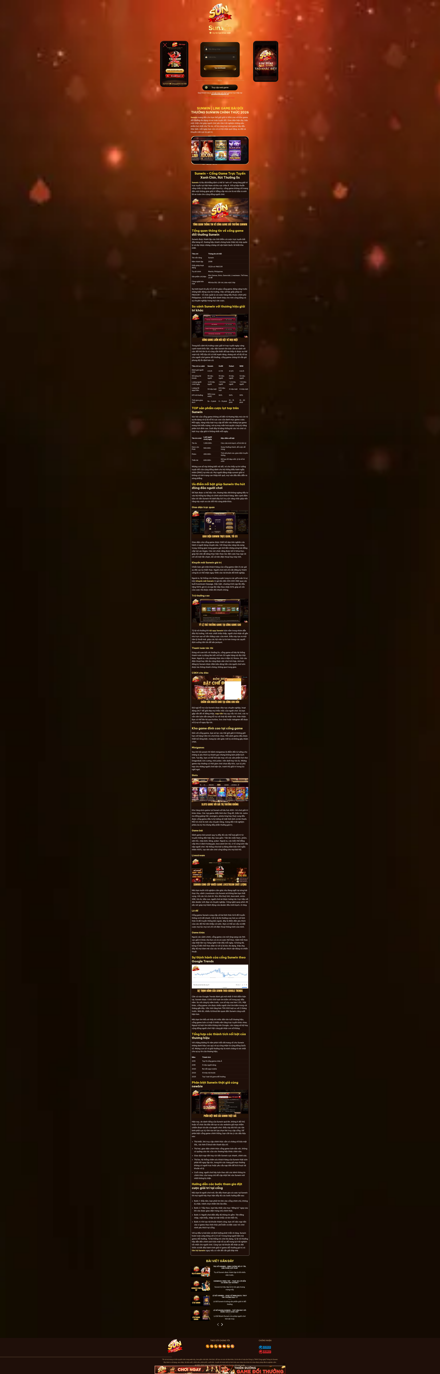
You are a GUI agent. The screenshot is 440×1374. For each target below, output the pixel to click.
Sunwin (194, 117)
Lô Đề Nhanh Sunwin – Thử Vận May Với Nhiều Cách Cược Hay (229, 1311)
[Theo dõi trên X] (207, 1346)
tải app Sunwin (216, 630)
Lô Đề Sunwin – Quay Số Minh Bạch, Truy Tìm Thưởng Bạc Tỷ (230, 1296)
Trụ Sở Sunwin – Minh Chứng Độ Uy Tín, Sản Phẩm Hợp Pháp (229, 1267)
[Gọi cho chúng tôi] (216, 1346)
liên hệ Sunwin (198, 1250)
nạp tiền (219, 713)
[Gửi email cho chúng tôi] (212, 1346)
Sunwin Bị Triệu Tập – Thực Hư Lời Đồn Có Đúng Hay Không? (230, 1282)
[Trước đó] (218, 1325)
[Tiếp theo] (221, 1325)
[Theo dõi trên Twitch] (232, 1346)
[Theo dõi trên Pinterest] (220, 1346)
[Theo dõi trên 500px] (228, 1346)
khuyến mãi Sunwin (205, 581)
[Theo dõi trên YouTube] (224, 1346)
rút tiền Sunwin (221, 1155)
